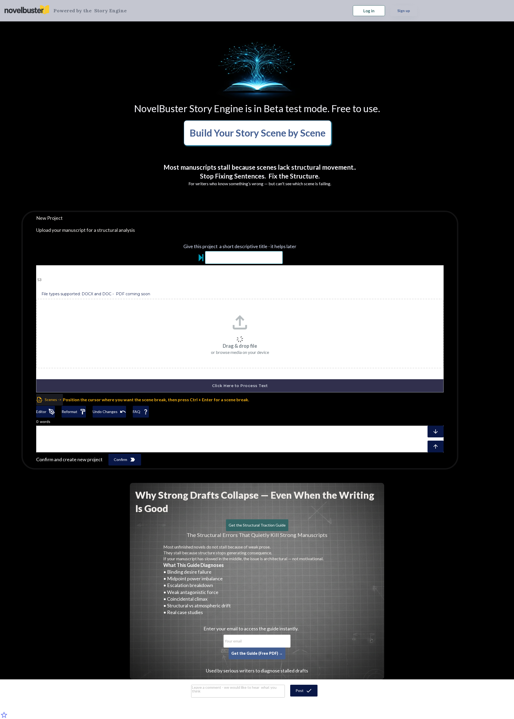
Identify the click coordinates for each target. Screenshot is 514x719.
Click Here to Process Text (240, 385)
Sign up (403, 10)
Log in (369, 10)
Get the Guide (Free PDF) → (257, 653)
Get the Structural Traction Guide (257, 525)
